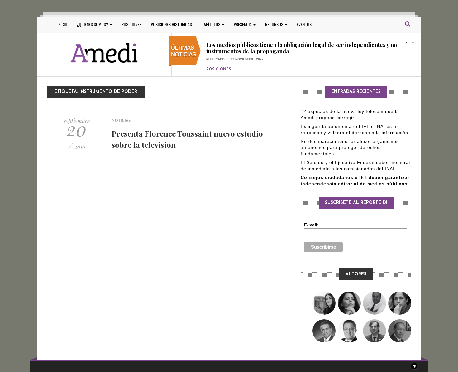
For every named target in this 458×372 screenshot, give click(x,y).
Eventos (304, 24)
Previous (406, 43)
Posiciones (131, 24)
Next (413, 43)
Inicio (62, 24)
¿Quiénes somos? (93, 24)
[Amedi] (104, 53)
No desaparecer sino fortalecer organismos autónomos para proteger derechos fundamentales (350, 147)
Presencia (243, 24)
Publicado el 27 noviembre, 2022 (235, 44)
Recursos (274, 24)
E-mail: (311, 224)
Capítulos (211, 24)
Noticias (121, 121)
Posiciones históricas (171, 24)
